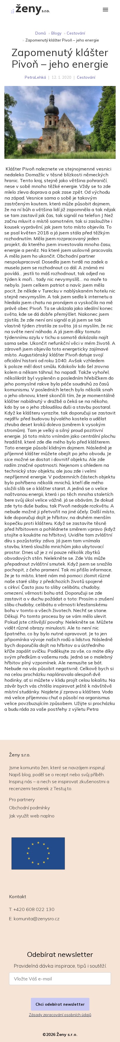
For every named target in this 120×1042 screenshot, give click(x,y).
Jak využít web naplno (31, 816)
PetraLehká (35, 77)
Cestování (76, 33)
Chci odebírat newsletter (60, 1004)
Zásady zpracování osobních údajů (60, 1014)
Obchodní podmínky (29, 807)
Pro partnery (22, 799)
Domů (40, 33)
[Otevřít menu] (105, 10)
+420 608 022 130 (33, 909)
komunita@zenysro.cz (36, 918)
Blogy (56, 33)
